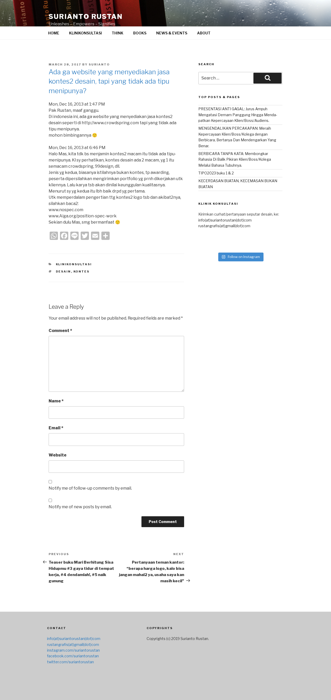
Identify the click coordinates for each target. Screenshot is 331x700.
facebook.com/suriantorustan (73, 656)
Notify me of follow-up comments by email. (90, 488)
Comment (60, 330)
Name (56, 401)
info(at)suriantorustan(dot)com (225, 220)
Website (57, 455)
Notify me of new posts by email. (80, 506)
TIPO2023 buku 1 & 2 (216, 173)
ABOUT (203, 33)
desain (63, 271)
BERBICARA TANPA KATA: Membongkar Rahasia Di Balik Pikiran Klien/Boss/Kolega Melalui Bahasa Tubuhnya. (234, 159)
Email (56, 427)
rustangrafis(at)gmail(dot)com (224, 226)
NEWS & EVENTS (171, 33)
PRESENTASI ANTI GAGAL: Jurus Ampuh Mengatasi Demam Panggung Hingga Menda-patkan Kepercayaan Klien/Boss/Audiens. (237, 115)
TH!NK (117, 33)
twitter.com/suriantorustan (70, 662)
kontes (81, 271)
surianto (99, 64)
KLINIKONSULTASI (85, 33)
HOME (53, 33)
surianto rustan (86, 16)
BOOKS (139, 33)
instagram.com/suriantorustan (73, 650)
